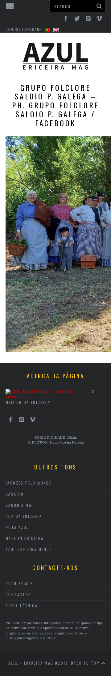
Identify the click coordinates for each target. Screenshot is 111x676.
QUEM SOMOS (19, 583)
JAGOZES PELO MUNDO (29, 482)
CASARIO (15, 494)
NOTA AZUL (17, 527)
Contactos (18, 594)
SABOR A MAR (20, 505)
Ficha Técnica (22, 605)
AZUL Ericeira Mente (29, 549)
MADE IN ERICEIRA (24, 538)
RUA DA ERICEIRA (24, 516)
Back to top (86, 663)
